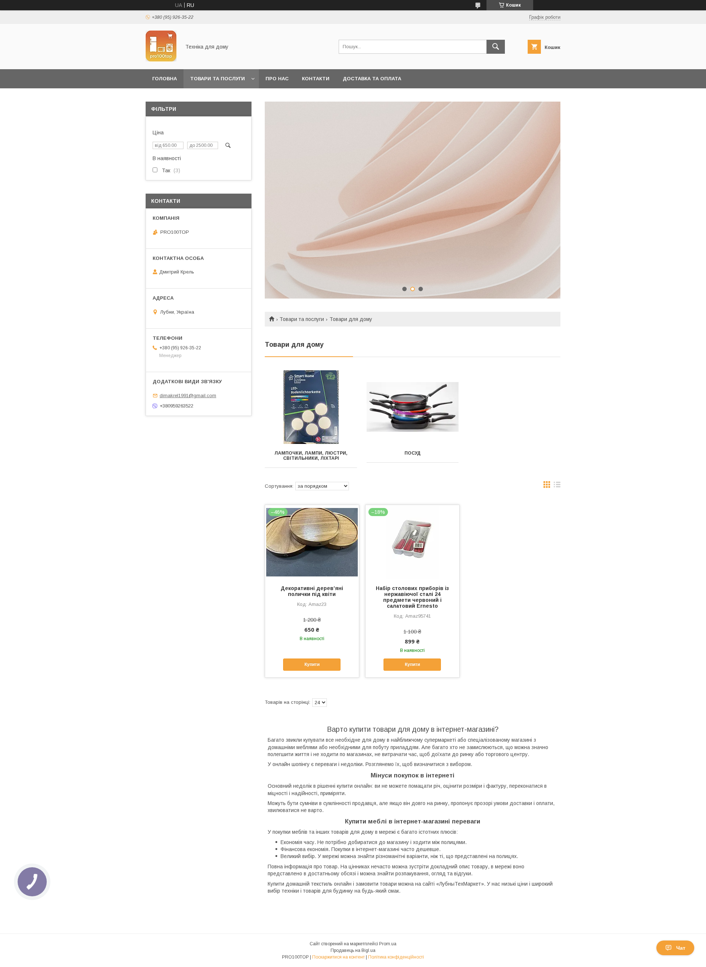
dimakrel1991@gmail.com (188, 395)
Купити (312, 664)
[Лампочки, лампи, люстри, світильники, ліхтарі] (311, 407)
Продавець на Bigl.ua (353, 950)
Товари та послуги (217, 78)
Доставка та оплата (372, 78)
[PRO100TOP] (161, 60)
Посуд (412, 453)
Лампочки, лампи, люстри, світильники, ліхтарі (310, 456)
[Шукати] (495, 47)
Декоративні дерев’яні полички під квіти (312, 591)
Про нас (277, 78)
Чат (680, 948)
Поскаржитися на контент (338, 957)
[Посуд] (413, 407)
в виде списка (557, 486)
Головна (164, 78)
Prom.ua (387, 943)
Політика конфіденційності (396, 957)
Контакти (315, 78)
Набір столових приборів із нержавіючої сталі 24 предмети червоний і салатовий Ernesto (412, 597)
